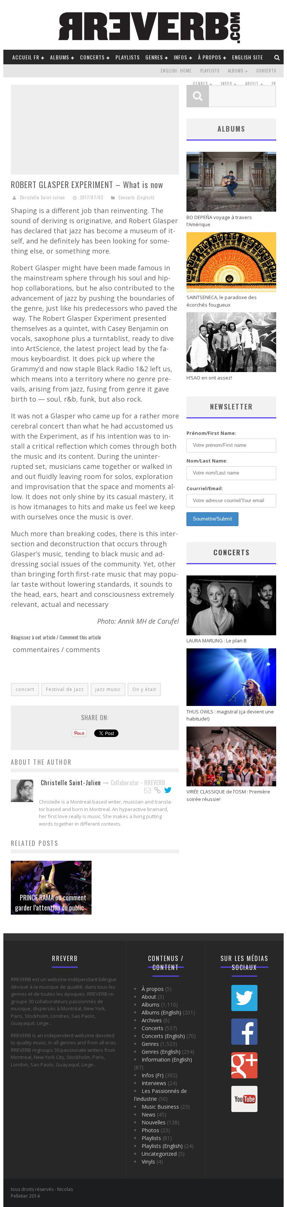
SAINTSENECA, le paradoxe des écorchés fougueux (221, 301)
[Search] (277, 57)
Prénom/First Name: (211, 433)
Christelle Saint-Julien (42, 197)
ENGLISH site (247, 57)
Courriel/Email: (204, 488)
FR (274, 84)
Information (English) (167, 1059)
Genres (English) (161, 1051)
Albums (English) (161, 1012)
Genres (154, 57)
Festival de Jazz (65, 689)
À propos (209, 57)
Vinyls (148, 1161)
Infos (180, 57)
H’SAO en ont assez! (209, 377)
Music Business (160, 1106)
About (252, 84)
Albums (59, 57)
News (148, 1114)
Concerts (92, 57)
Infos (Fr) (153, 1075)
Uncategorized (159, 1153)
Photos (150, 1130)
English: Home (176, 71)
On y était (144, 689)
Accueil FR (25, 57)
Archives (152, 1020)
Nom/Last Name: (207, 460)
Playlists (127, 57)
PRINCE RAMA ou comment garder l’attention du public (51, 902)
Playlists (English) (162, 1145)
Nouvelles (154, 1122)
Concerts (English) (136, 197)
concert (25, 689)
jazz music (108, 689)
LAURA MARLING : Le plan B (216, 640)
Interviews (154, 1083)
